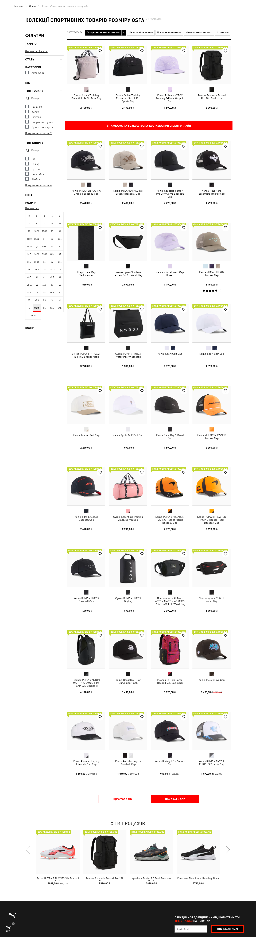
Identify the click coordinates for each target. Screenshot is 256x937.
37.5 (59, 262)
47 (37, 292)
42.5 (52, 277)
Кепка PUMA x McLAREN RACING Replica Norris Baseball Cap (169, 519)
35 (60, 254)
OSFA (36, 308)
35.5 (29, 262)
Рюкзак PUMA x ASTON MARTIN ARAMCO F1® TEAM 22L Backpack (86, 682)
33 (52, 246)
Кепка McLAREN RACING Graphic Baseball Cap (86, 192)
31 (44, 239)
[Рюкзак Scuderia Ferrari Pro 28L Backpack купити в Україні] (211, 65)
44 (37, 285)
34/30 (36, 254)
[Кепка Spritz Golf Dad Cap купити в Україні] (128, 405)
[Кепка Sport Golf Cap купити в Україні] (170, 323)
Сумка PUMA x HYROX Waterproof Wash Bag (128, 355)
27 (60, 223)
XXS (37, 300)
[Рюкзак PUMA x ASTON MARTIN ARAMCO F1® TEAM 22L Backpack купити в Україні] (86, 649)
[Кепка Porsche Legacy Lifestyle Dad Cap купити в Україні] (86, 731)
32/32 (36, 246)
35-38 (36, 262)
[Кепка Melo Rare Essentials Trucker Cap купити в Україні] (211, 160)
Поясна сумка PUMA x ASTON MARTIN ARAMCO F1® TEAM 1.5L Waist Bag (169, 601)
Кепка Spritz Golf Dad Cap (128, 435)
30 (60, 231)
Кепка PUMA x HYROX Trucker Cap (211, 274)
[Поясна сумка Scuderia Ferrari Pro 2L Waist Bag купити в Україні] (128, 242)
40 (60, 269)
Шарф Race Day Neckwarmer (86, 274)
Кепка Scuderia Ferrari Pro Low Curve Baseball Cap (170, 193)
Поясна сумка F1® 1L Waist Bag (211, 600)
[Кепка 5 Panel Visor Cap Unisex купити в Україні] (170, 242)
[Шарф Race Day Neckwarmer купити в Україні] (86, 242)
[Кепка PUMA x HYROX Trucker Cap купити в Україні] (211, 242)
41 (37, 277)
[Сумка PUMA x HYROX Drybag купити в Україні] (128, 568)
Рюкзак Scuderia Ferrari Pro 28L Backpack (211, 97)
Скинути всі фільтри (36, 51)
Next (227, 850)
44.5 (44, 285)
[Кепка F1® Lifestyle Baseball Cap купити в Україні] (86, 486)
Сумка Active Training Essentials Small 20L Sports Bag (128, 98)
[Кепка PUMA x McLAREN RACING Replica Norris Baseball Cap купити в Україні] (170, 486)
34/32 (44, 254)
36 (44, 262)
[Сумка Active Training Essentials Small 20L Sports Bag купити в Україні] (128, 65)
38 (29, 269)
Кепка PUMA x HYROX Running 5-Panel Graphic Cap (170, 98)
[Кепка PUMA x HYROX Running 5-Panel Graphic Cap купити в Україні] (170, 65)
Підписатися (227, 928)
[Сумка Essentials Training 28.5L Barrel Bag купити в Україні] (128, 486)
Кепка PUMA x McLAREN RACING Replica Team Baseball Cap (211, 519)
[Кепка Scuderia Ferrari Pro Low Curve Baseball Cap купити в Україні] (170, 160)
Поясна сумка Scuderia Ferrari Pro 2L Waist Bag (128, 274)
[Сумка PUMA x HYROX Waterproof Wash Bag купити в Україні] (128, 323)
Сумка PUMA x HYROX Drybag (128, 600)
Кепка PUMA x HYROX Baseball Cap (86, 600)
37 (52, 262)
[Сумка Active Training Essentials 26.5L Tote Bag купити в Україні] (86, 65)
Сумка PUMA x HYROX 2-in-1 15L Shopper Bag (86, 355)
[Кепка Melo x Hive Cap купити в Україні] (211, 649)
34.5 (29, 254)
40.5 (29, 277)
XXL (52, 308)
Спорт (32, 6)
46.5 (29, 292)
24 (44, 223)
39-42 (52, 269)
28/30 (36, 231)
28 (29, 231)
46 (60, 285)
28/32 (44, 231)
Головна (18, 6)
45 (52, 285)
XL (44, 308)
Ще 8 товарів (122, 799)
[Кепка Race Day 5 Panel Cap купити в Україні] (170, 405)
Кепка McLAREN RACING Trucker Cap (211, 437)
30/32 (36, 239)
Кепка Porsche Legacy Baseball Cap (128, 763)
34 (60, 246)
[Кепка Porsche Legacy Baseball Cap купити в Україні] (128, 731)
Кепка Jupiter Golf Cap (86, 435)
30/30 (29, 239)
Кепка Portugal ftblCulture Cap (170, 763)
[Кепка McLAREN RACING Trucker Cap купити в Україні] (211, 405)
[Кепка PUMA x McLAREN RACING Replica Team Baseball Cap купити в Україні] (211, 486)
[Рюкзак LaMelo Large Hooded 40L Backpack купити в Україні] (170, 649)
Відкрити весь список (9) (38, 133)
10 (29, 300)
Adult (33, 315)
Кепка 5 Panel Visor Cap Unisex (170, 274)
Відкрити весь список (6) (38, 185)
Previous (28, 850)
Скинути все (32, 208)
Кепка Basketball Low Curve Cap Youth (128, 681)
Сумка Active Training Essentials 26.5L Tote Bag (86, 97)
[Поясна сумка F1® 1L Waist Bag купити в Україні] (211, 568)
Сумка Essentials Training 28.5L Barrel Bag (128, 518)
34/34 (52, 254)
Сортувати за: (75, 32)
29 (52, 231)
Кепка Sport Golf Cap (170, 353)
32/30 (29, 246)
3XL (59, 308)
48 (44, 292)
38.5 (37, 269)
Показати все (175, 799)
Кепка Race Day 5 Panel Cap (170, 437)
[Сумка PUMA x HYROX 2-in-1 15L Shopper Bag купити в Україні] (86, 323)
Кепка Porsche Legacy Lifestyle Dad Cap (86, 763)
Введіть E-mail (183, 929)
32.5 (59, 239)
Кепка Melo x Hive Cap (212, 679)
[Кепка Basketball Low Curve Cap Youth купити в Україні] (128, 649)
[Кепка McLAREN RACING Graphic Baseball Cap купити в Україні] (86, 160)
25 (52, 223)
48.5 (52, 292)
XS (44, 300)
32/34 (44, 246)
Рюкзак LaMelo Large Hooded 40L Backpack (170, 681)
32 (52, 239)
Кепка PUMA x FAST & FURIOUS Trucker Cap (211, 763)
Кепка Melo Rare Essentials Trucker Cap (212, 192)
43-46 (29, 285)
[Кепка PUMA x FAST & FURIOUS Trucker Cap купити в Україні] (211, 731)
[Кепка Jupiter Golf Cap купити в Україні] (86, 405)
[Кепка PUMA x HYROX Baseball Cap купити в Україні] (86, 568)
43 (60, 277)
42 (44, 277)
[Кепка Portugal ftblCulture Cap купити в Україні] (170, 731)
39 (44, 269)
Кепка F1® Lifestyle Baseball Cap (86, 518)
